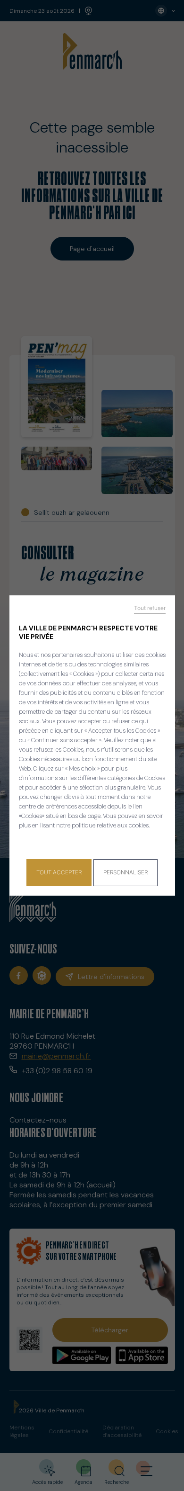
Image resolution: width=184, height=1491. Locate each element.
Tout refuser (150, 608)
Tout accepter (59, 872)
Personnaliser (125, 872)
